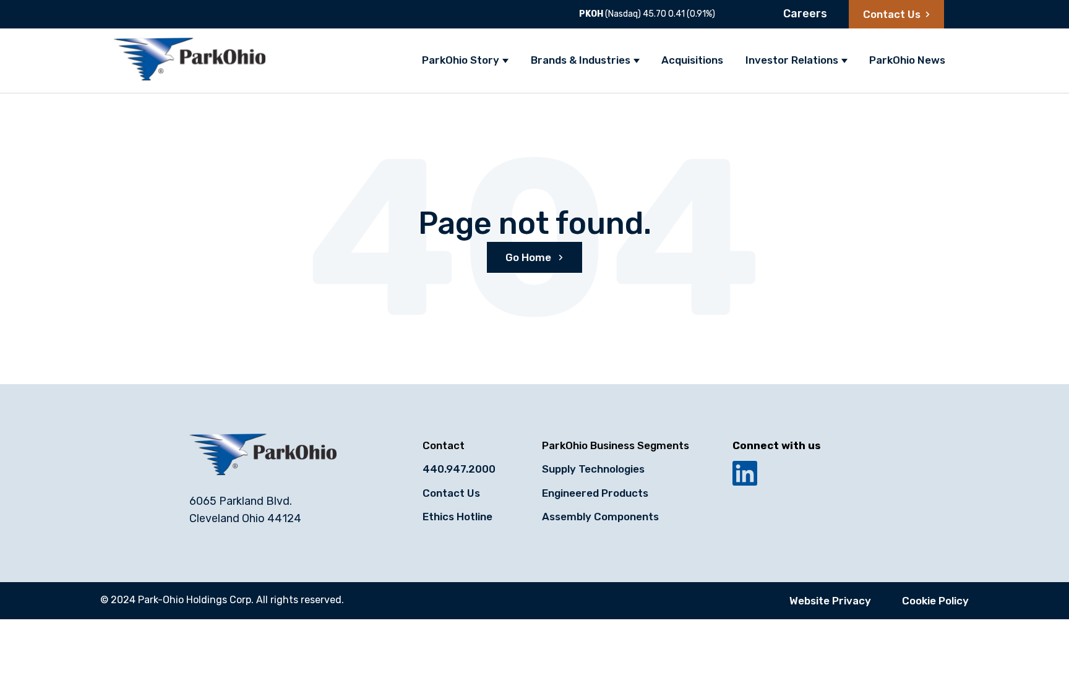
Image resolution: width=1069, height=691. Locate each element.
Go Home (529, 257)
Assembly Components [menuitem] (600, 516)
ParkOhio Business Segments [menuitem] (615, 445)
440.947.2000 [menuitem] (459, 469)
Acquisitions (692, 60)
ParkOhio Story (460, 60)
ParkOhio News (907, 60)
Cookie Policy (935, 600)
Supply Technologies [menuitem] (593, 469)
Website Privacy (830, 600)
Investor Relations (791, 60)
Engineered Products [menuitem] (595, 493)
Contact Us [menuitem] (451, 493)
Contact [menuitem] (444, 445)
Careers (805, 13)
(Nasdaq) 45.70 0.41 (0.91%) (647, 14)
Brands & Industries (580, 60)
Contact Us (892, 14)
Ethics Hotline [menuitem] (457, 516)
